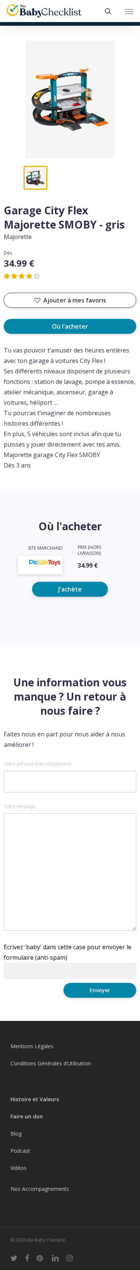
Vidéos (18, 1167)
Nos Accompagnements (39, 1188)
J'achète (70, 589)
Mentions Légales (31, 1046)
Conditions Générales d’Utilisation (50, 1063)
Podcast (20, 1150)
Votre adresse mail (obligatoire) (37, 764)
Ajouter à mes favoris (74, 300)
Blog (16, 1133)
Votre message (19, 807)
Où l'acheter (70, 326)
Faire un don (26, 1116)
